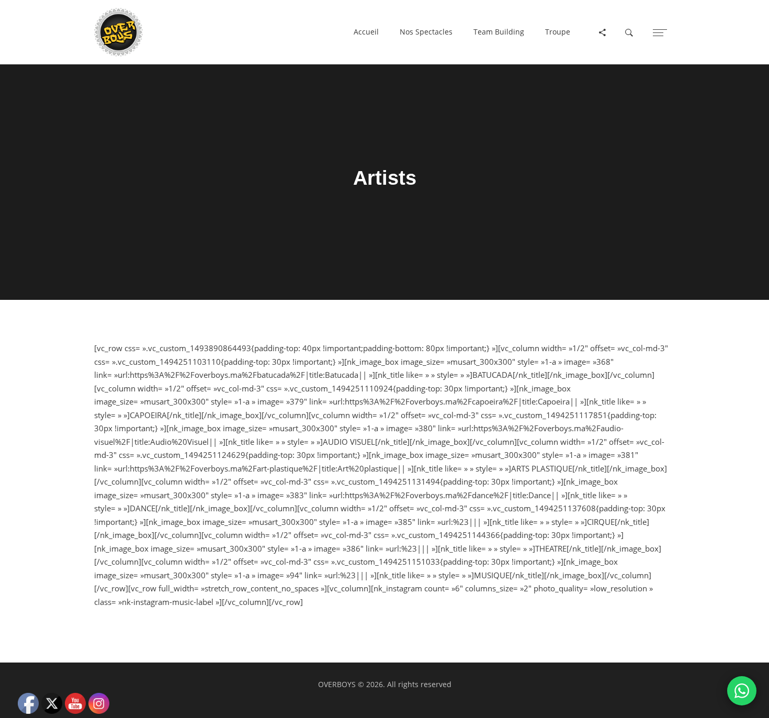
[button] (366, 32)
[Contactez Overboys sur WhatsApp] (741, 690)
